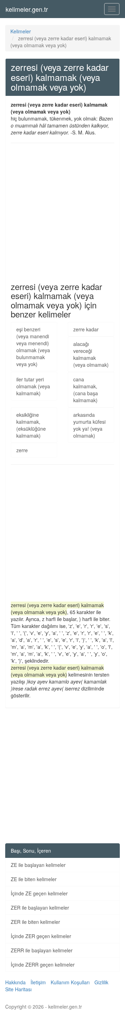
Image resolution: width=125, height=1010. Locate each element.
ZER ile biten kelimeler (35, 921)
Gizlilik (101, 982)
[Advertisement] (62, 212)
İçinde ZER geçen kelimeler (41, 936)
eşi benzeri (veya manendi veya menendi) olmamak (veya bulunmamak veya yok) (33, 346)
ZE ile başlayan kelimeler (38, 864)
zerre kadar (86, 329)
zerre (22, 450)
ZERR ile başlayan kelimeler (42, 950)
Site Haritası (18, 989)
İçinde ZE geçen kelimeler (39, 893)
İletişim (38, 982)
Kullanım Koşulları (70, 982)
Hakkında (15, 982)
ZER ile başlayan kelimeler (40, 907)
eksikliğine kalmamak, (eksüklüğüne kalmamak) (31, 425)
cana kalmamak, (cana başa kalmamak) (85, 390)
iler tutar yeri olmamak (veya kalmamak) (33, 386)
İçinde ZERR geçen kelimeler (43, 964)
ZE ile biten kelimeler (34, 879)
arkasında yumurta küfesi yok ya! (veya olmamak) (89, 425)
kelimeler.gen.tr (27, 9)
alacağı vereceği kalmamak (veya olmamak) (91, 354)
